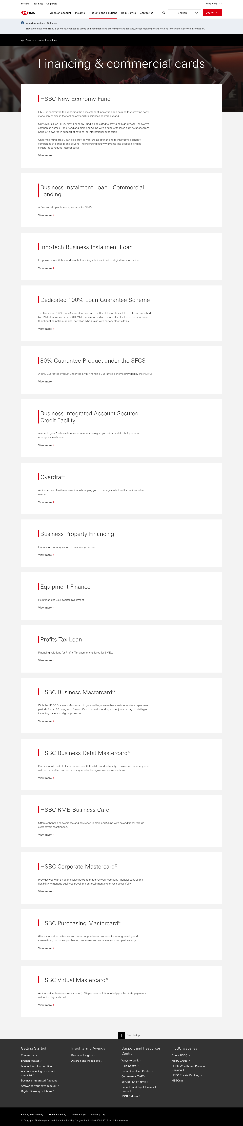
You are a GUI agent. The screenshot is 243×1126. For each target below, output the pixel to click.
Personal (25, 3)
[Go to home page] (29, 13)
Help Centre (128, 12)
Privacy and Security (32, 1114)
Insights (80, 12)
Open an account (60, 12)
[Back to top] (121, 1035)
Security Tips (98, 1114)
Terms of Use (78, 1114)
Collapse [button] (52, 22)
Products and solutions (103, 12)
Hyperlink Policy (57, 1114)
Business (38, 3)
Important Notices (158, 28)
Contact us (146, 12)
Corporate (51, 3)
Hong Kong (211, 3)
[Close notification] (220, 23)
